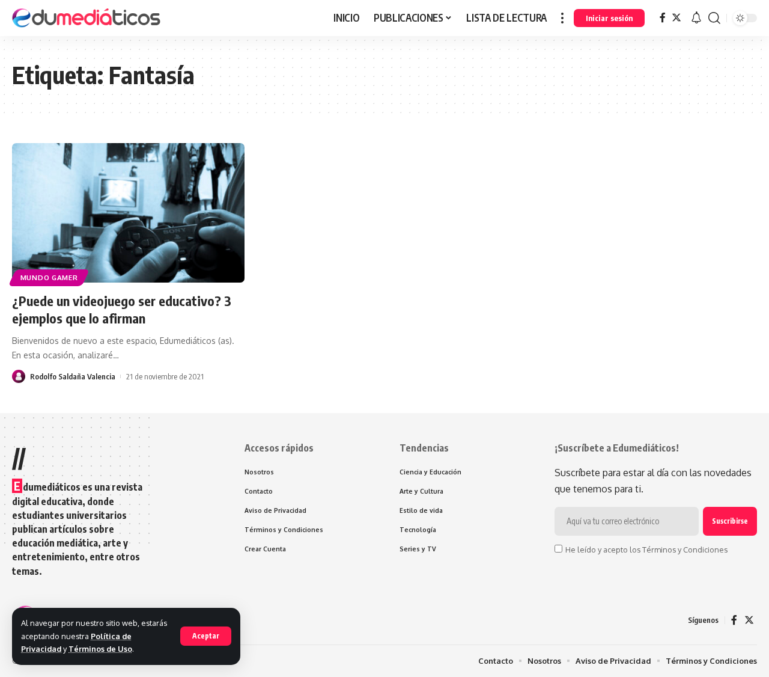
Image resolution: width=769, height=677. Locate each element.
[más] (562, 18)
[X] (676, 18)
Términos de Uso (100, 649)
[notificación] (696, 18)
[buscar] (714, 18)
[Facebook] (663, 18)
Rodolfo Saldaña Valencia (72, 376)
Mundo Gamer (49, 277)
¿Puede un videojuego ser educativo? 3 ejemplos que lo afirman (121, 309)
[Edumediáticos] (87, 18)
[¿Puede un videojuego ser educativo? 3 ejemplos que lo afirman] (128, 213)
